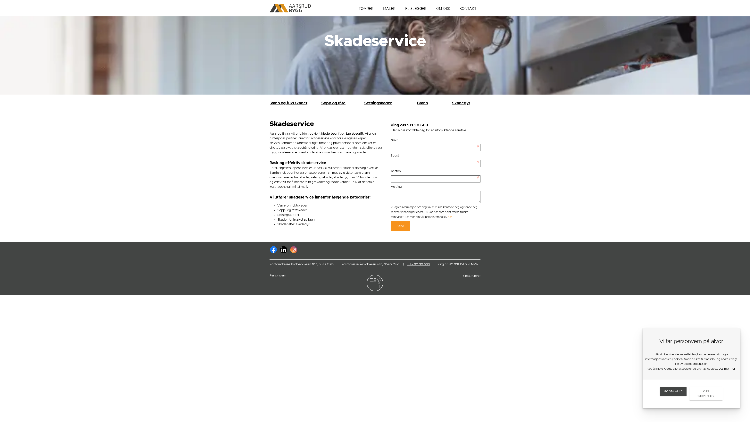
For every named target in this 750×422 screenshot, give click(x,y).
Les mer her (727, 368)
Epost (395, 155)
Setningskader (378, 103)
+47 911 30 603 (418, 264)
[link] (274, 250)
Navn (394, 139)
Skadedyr (461, 103)
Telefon (396, 171)
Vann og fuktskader (288, 103)
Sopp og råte (333, 103)
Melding (396, 186)
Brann (422, 103)
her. (450, 217)
